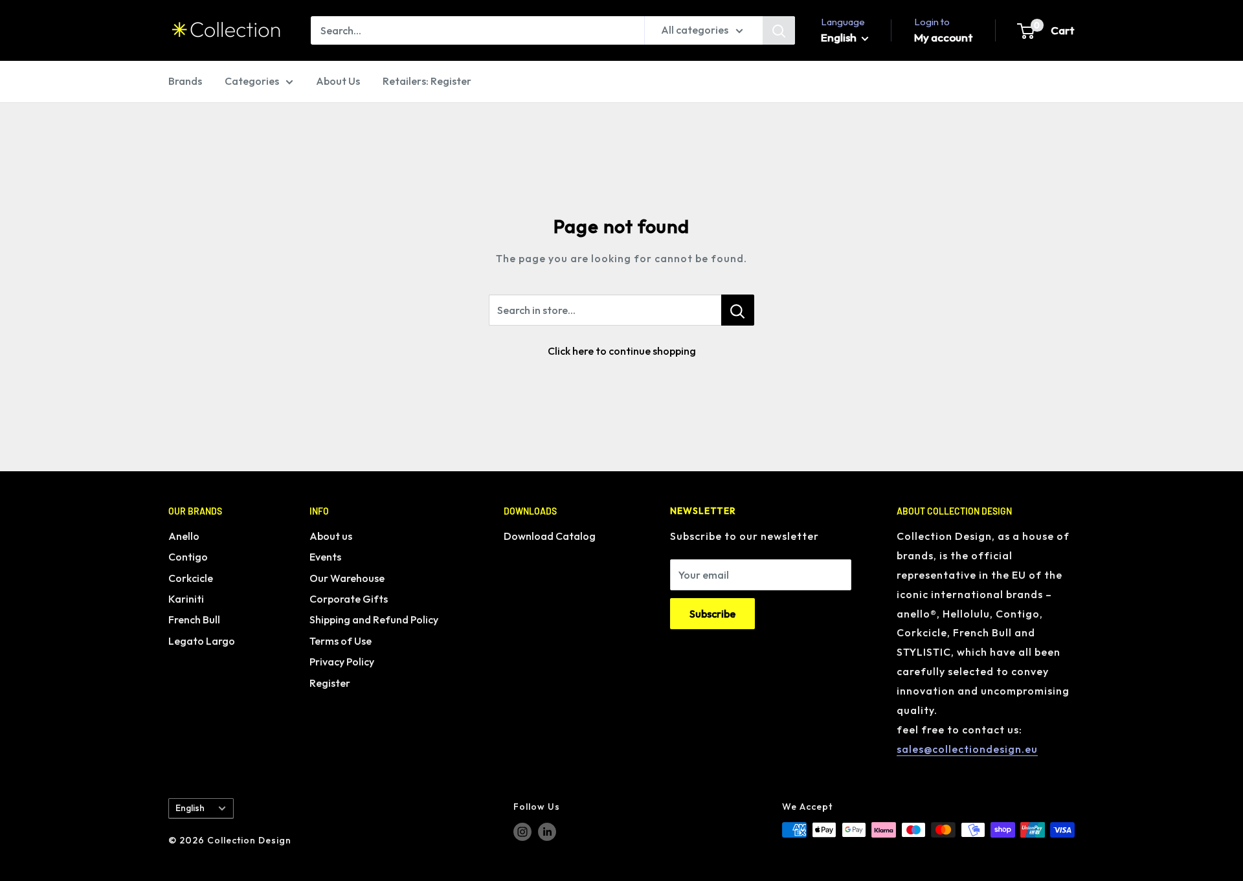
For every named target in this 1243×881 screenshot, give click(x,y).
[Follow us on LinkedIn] (547, 831)
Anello (183, 536)
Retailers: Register (427, 80)
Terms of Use (340, 640)
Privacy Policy (341, 661)
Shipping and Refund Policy (373, 619)
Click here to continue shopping (622, 350)
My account (943, 37)
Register (329, 682)
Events (325, 556)
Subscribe (712, 613)
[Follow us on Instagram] (522, 831)
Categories (252, 80)
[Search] (779, 30)
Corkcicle (190, 578)
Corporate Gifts (348, 598)
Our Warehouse (347, 578)
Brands (185, 80)
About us (330, 536)
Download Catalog (550, 536)
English (190, 808)
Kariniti (186, 598)
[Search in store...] (737, 310)
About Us (338, 80)
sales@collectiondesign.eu (967, 748)
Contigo (188, 556)
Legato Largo (201, 640)
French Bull (194, 619)
